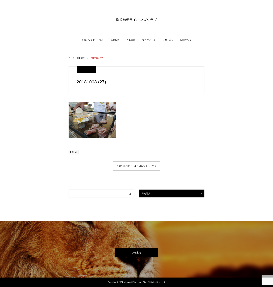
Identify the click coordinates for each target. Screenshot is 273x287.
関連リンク (185, 40)
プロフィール (148, 40)
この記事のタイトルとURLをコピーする (136, 166)
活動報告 (115, 40)
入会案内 (130, 40)
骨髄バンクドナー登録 (93, 40)
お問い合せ (167, 40)
